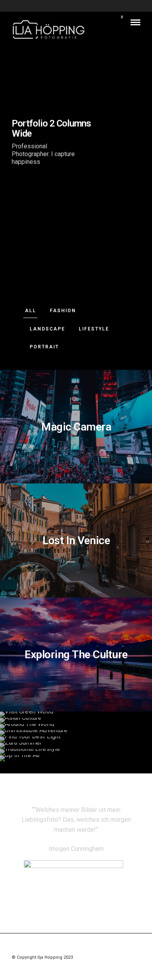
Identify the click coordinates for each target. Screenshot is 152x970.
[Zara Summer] (76, 746)
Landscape (47, 329)
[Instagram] (76, 945)
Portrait (44, 347)
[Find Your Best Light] (76, 739)
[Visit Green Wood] (76, 715)
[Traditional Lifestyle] (76, 752)
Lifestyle (94, 329)
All (30, 310)
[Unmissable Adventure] (76, 733)
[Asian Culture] (76, 721)
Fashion (63, 310)
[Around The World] (76, 727)
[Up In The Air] (76, 758)
